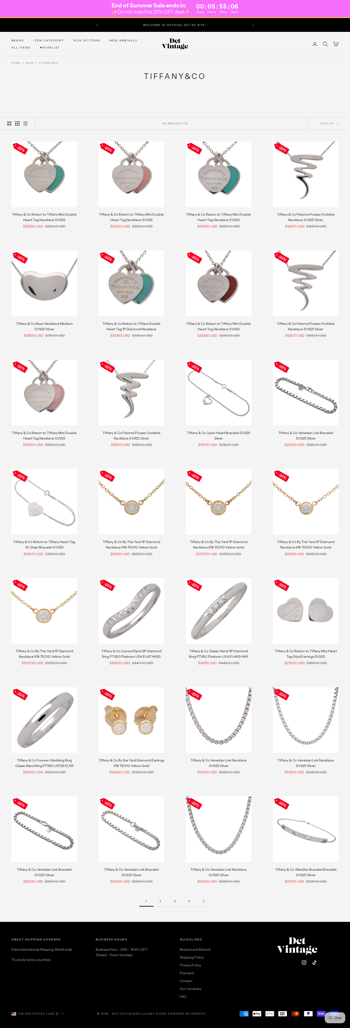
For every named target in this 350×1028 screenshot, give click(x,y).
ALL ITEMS (20, 47)
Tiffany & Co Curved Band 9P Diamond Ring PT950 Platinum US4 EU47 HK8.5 (131, 654)
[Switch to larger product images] (9, 123)
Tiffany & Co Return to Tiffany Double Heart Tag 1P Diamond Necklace (131, 326)
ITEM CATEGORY (49, 40)
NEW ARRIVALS (123, 40)
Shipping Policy (192, 957)
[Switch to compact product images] (25, 123)
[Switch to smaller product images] (17, 123)
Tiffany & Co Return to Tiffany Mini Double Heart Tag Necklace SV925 (44, 217)
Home (16, 62)
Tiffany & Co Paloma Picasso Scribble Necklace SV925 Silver (306, 217)
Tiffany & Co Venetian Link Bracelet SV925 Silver (305, 435)
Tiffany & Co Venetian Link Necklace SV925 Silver (218, 763)
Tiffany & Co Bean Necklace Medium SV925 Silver (44, 326)
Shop (30, 62)
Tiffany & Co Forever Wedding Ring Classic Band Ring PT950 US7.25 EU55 (44, 763)
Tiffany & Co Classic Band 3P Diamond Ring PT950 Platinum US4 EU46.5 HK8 (218, 654)
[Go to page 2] (203, 901)
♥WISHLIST (50, 47)
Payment (187, 973)
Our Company (190, 989)
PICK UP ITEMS (87, 40)
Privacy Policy (190, 965)
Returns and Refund (195, 949)
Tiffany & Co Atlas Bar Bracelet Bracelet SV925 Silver (305, 872)
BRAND (17, 40)
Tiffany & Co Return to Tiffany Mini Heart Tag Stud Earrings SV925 (306, 654)
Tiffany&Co (48, 62)
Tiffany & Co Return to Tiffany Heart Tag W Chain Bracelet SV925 (44, 544)
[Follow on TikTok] (314, 962)
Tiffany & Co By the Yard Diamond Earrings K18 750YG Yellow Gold (131, 763)
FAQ (183, 996)
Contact (186, 981)
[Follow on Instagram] (304, 962)
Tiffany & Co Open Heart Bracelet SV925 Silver (218, 435)
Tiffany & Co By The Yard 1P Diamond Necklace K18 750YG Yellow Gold (131, 544)
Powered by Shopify (187, 1013)
